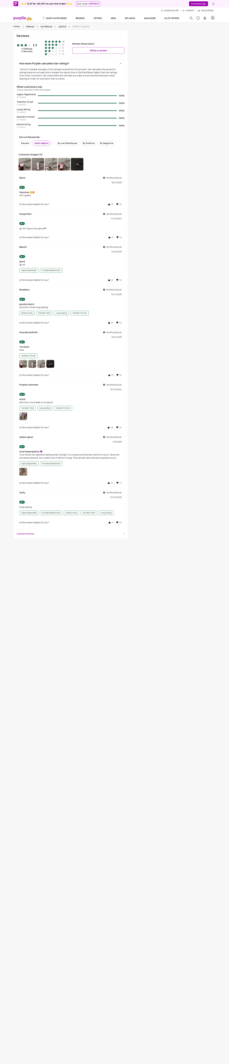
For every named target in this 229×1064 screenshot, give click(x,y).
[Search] (191, 18)
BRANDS (80, 18)
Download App (198, 3)
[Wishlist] (198, 18)
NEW (113, 18)
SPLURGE (130, 18)
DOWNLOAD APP (171, 10)
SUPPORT (190, 10)
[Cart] (205, 18)
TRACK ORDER (207, 10)
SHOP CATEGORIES (56, 18)
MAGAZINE (150, 18)
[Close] (213, 4)
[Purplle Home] (20, 18)
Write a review (98, 50)
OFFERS (97, 18)
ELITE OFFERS (172, 18)
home (17, 26)
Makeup (30, 26)
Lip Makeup (46, 26)
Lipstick (62, 26)
